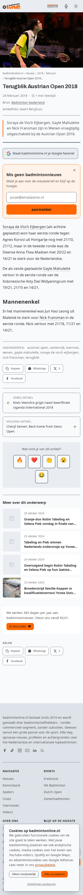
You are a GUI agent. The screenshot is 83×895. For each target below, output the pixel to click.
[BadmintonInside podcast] (66, 6)
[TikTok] (12, 750)
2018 (40, 73)
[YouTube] (27, 750)
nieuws (30, 73)
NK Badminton (55, 785)
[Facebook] (5, 750)
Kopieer (15, 368)
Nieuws (8, 779)
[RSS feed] (42, 750)
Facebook (17, 378)
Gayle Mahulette (56, 268)
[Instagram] (20, 750)
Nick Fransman (52, 317)
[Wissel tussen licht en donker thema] (75, 6)
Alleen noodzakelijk (24, 874)
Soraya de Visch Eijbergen (24, 226)
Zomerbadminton (57, 799)
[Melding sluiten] (74, 170)
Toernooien (11, 805)
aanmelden (41, 209)
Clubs (7, 799)
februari (51, 73)
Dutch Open (53, 792)
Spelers (8, 792)
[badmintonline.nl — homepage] (11, 6)
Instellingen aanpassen (41, 884)
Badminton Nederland (28, 102)
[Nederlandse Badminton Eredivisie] (52, 6)
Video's (8, 812)
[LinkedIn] (35, 750)
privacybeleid (45, 865)
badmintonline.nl (13, 73)
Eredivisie (51, 779)
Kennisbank (11, 785)
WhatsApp (39, 368)
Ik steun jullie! (17, 626)
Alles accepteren (54, 874)
